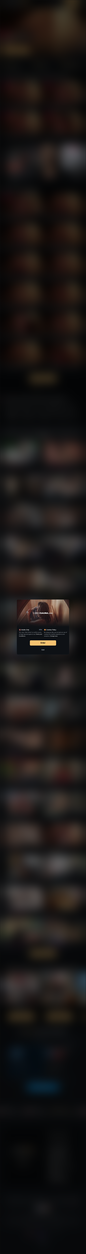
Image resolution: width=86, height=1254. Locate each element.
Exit (43, 650)
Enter (43, 643)
